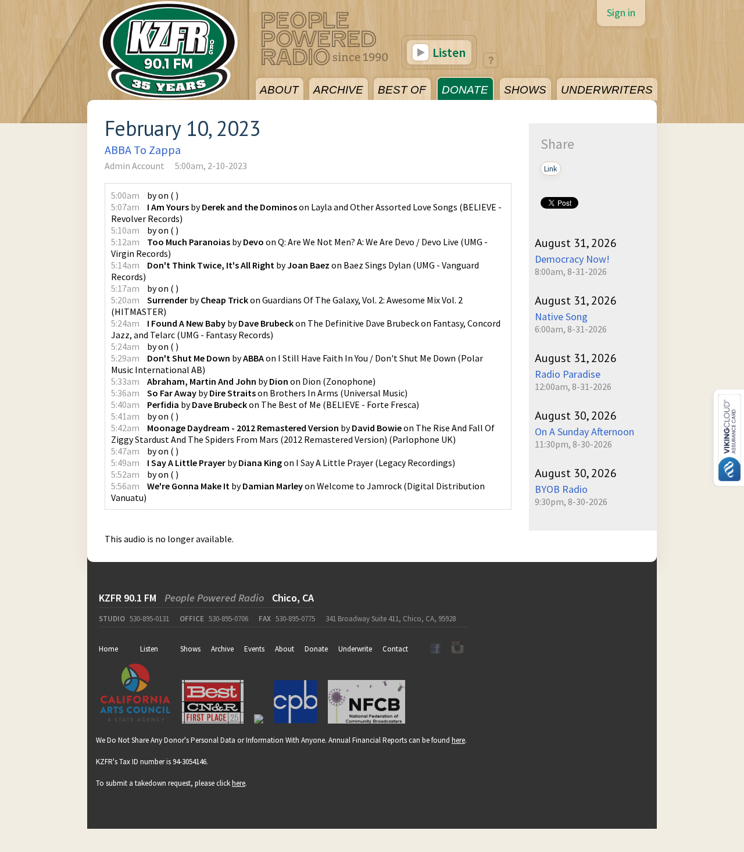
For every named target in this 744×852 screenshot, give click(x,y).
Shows (190, 649)
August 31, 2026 (576, 242)
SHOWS (525, 90)
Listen (448, 52)
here (458, 740)
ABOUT (279, 90)
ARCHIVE (338, 90)
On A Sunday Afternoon (584, 431)
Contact (395, 649)
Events (254, 649)
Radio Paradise (567, 374)
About (284, 649)
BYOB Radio (561, 489)
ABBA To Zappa (143, 149)
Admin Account (134, 165)
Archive (222, 649)
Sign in (621, 12)
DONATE (465, 90)
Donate (316, 649)
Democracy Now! (572, 259)
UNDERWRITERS (607, 90)
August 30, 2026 (576, 415)
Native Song (561, 316)
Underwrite (355, 649)
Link (550, 168)
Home (108, 649)
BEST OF (402, 90)
